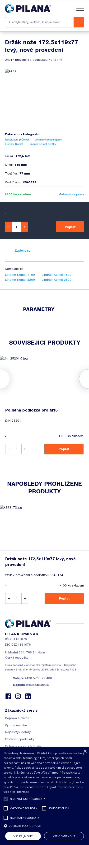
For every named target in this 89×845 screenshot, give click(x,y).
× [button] (85, 751)
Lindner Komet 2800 (56, 280)
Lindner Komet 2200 (20, 280)
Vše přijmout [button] (23, 836)
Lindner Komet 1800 (56, 275)
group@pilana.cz (31, 685)
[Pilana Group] (28, 8)
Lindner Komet (14, 144)
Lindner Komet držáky (42, 144)
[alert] (44, 796)
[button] (5, 799)
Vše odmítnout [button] (64, 836)
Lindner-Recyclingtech (48, 139)
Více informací (20, 792)
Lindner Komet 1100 (20, 275)
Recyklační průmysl (17, 139)
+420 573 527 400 (32, 678)
